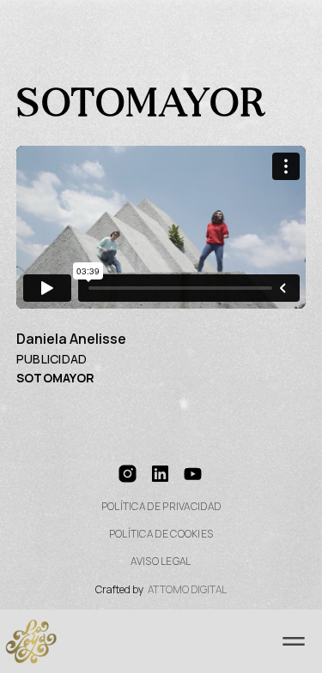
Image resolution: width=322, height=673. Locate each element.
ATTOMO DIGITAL (187, 590)
